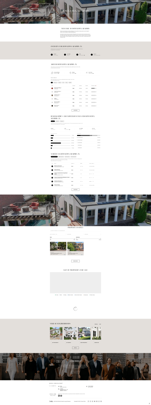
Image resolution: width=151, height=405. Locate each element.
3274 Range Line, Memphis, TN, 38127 (58, 185)
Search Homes (75, 261)
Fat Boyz (55, 98)
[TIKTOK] (99, 401)
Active (63, 82)
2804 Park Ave (56, 106)
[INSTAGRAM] (90, 401)
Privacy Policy (83, 401)
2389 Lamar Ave (56, 99)
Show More (75, 189)
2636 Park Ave (56, 92)
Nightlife (70, 82)
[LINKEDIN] (92, 401)
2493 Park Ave (56, 88)
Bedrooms (86, 234)
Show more (75, 110)
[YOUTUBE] (94, 401)
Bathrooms (69, 234)
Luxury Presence (68, 401)
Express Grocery (56, 105)
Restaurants (55, 82)
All (52, 82)
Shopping (60, 82)
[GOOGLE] (101, 401)
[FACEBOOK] (88, 401)
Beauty (67, 82)
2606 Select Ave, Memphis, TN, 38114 (58, 170)
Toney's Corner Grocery (57, 91)
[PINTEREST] (97, 401)
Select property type (53, 234)
